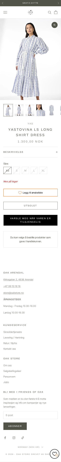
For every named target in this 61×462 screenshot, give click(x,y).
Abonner (15, 426)
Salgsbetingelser (12, 370)
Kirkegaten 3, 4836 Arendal (18, 279)
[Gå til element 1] (8, 110)
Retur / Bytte (10, 343)
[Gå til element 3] (30, 110)
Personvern (9, 376)
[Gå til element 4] (40, 110)
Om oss (7, 365)
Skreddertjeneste (12, 331)
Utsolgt (30, 205)
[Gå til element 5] (51, 110)
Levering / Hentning (13, 337)
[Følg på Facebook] (5, 437)
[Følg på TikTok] (22, 437)
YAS (30, 123)
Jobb (6, 382)
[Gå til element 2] (19, 110)
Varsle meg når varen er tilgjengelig (30, 220)
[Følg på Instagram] (14, 437)
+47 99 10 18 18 (12, 286)
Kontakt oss (9, 348)
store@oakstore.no (13, 292)
